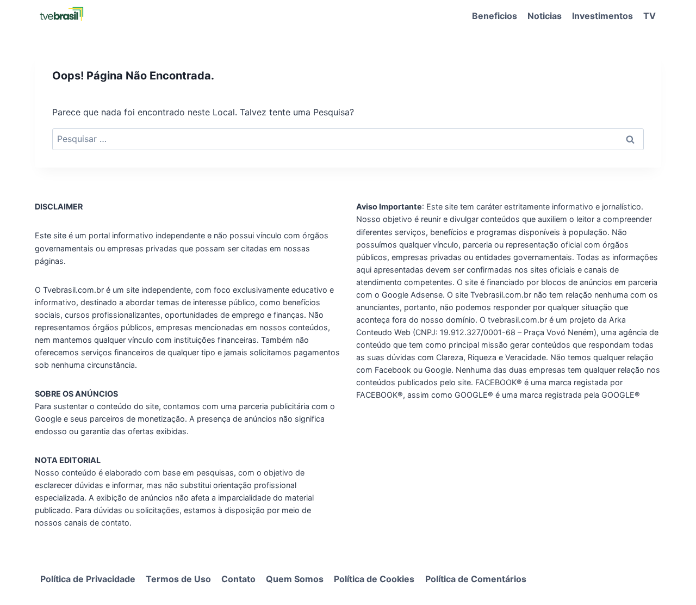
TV (649, 15)
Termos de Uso (178, 578)
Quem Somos (295, 578)
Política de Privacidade (87, 578)
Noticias (544, 15)
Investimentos (602, 15)
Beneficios (494, 15)
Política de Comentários (475, 578)
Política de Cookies (374, 578)
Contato (238, 578)
